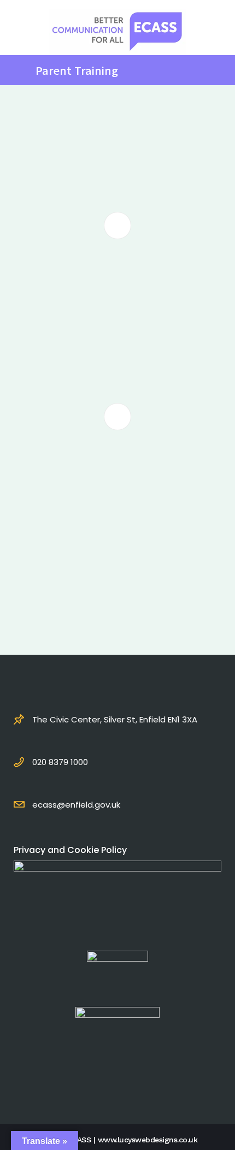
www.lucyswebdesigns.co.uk (148, 1139)
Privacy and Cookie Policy (70, 850)
